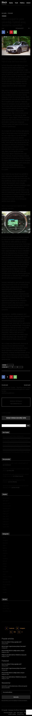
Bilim (4, 537)
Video (4, 587)
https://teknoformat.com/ (16, 403)
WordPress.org (7, 611)
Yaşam (4, 590)
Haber (4, 556)
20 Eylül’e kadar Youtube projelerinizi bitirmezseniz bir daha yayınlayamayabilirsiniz (9, 390)
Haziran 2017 (6, 508)
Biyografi (5, 540)
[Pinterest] (11, 32)
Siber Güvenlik (6, 582)
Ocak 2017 (6, 521)
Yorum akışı (6, 608)
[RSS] (11, 632)
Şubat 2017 (6, 519)
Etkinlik (4, 551)
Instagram (22, 628)
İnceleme (5, 558)
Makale (5, 566)
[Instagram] (17, 628)
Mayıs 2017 (6, 511)
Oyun (4, 574)
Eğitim (4, 545)
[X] (7, 32)
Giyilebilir (5, 553)
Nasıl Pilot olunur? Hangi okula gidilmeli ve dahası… (23, 388)
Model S (20, 367)
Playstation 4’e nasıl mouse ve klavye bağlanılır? (15, 463)
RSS (15, 632)
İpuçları (5, 564)
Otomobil (10, 13)
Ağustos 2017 (6, 503)
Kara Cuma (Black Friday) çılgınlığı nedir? (13, 436)
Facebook (11, 628)
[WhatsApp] (15, 32)
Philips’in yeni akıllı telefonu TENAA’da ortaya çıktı (16, 448)
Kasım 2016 (6, 527)
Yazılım (5, 592)
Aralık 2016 (6, 524)
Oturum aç (6, 603)
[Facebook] (3, 32)
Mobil (4, 569)
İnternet (5, 561)
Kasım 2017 (6, 498)
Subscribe (16, 697)
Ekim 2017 (5, 501)
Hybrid (14, 367)
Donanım (5, 543)
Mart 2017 (5, 516)
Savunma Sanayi (7, 577)
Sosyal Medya (6, 584)
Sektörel (5, 579)
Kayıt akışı (5, 606)
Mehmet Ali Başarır (9, 28)
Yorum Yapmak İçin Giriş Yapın (16, 418)
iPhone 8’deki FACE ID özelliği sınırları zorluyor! (15, 444)
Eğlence (5, 548)
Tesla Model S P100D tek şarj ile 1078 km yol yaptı (16, 452)
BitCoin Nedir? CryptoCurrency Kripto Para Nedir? (16, 440)
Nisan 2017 (6, 514)
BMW (10, 367)
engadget (10, 365)
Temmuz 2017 (7, 506)
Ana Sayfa (4, 13)
